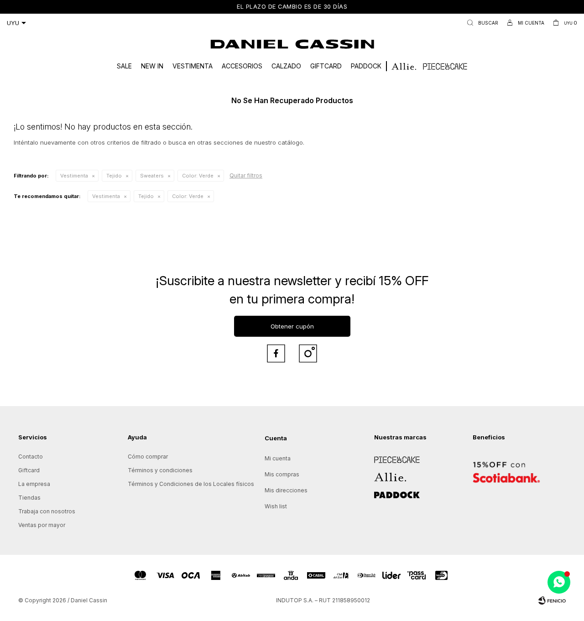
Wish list (276, 506)
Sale (124, 66)
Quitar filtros (245, 175)
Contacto (30, 456)
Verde (198, 175)
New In (152, 66)
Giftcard (326, 66)
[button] (481, 23)
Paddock (366, 66)
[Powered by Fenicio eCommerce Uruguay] (552, 600)
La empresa (34, 483)
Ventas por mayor (41, 525)
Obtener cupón (292, 326)
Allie (380, 473)
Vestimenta (192, 66)
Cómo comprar (148, 456)
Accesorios (242, 66)
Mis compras (282, 474)
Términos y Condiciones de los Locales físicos (191, 483)
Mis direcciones (286, 490)
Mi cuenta (278, 458)
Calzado (286, 66)
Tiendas (29, 497)
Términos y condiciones (160, 470)
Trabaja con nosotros (46, 511)
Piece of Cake (393, 456)
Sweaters (152, 175)
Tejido (114, 175)
